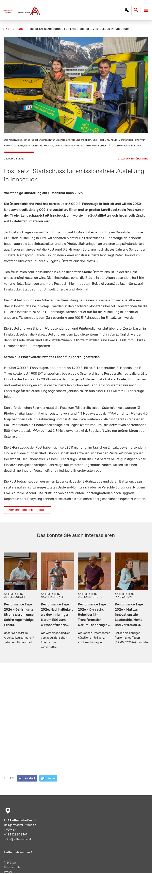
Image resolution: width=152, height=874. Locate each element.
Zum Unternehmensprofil (27, 510)
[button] (8, 864)
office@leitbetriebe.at (17, 839)
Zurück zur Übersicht (134, 158)
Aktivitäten (13, 593)
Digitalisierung (90, 596)
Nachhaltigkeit (53, 596)
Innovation (123, 596)
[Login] (126, 10)
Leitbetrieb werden (17, 852)
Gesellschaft (15, 596)
